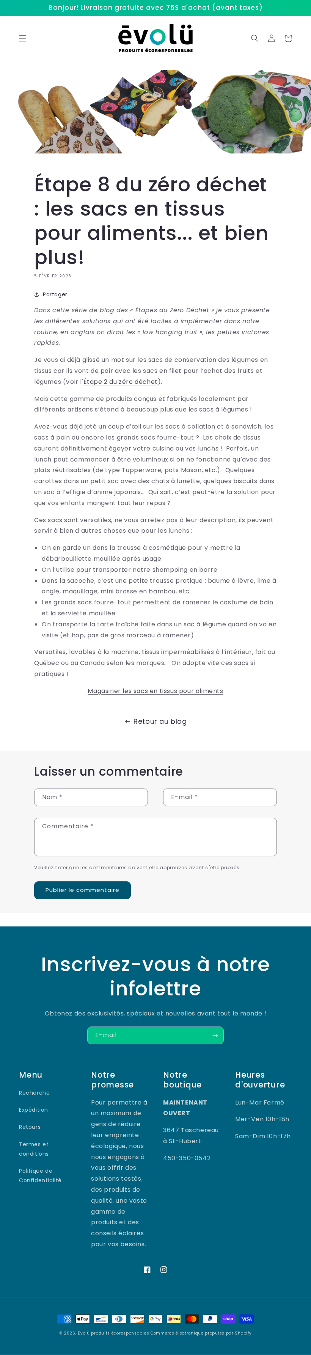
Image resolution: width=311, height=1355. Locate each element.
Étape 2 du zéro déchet (120, 381)
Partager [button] (55, 294)
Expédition (33, 1110)
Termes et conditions (34, 1149)
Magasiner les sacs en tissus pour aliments (155, 691)
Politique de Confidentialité (40, 1175)
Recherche (34, 1093)
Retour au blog (160, 721)
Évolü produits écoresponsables (113, 1333)
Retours (30, 1127)
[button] (22, 38)
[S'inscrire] (215, 1035)
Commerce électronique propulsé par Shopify (201, 1333)
